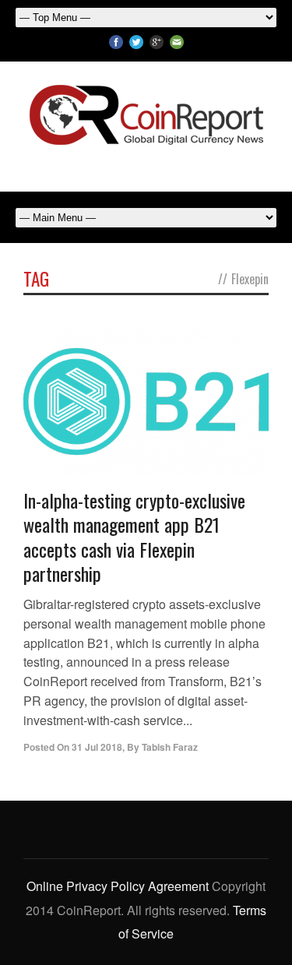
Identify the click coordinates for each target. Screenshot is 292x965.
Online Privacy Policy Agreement (117, 886)
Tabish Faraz (170, 747)
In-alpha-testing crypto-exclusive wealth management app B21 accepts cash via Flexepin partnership (134, 536)
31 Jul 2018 (97, 747)
